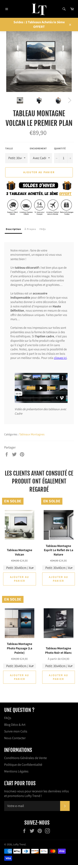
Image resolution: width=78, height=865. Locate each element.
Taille (9, 148)
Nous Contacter (15, 738)
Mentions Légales (16, 771)
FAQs (7, 718)
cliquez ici (60, 358)
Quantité (60, 148)
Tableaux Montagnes (32, 434)
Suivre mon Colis (15, 731)
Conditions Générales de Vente (25, 758)
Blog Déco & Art (14, 724)
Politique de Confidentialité (23, 764)
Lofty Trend (19, 844)
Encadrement (38, 148)
